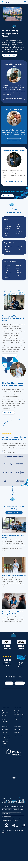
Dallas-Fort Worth (10, 262)
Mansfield (18, 272)
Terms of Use (12, 819)
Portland (18, 248)
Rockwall (18, 274)
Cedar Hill (7, 268)
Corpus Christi (9, 243)
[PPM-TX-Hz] (10, 1)
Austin (6, 219)
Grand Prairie (19, 265)
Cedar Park (8, 226)
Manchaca (18, 226)
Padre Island (19, 246)
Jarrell (6, 233)
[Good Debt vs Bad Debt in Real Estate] (14, 525)
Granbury (7, 277)
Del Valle (7, 228)
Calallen (7, 250)
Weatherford (19, 276)
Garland (7, 276)
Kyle (6, 235)
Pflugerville (18, 230)
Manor (17, 228)
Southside (18, 250)
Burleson (7, 267)
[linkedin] (14, 777)
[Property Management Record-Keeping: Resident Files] (14, 601)
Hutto (6, 232)
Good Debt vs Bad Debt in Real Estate (13, 536)
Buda (6, 225)
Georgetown (8, 230)
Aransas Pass (8, 246)
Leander (18, 223)
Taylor (17, 233)
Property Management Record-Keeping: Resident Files (13, 613)
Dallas (6, 270)
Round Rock (19, 232)
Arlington (7, 265)
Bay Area (7, 248)
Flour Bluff (7, 251)
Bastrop (7, 223)
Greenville (18, 267)
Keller (17, 270)
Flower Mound (8, 272)
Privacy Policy (5, 819)
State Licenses (20, 809)
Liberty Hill (18, 225)
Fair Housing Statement (13, 820)
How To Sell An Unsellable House (14, 575)
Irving (17, 268)
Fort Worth (7, 274)
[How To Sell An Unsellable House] (14, 565)
